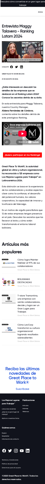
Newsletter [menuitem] (5, 436)
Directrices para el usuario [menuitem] (11, 468)
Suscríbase (22, 388)
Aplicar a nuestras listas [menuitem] (10, 418)
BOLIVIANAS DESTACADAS (25, 281)
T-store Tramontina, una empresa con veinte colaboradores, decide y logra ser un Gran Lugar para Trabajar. (29, 303)
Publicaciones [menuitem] (28, 400)
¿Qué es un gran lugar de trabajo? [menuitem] (10, 413)
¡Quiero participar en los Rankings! (22, 155)
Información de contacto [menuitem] (10, 439)
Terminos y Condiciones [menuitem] (10, 460)
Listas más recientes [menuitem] (9, 409)
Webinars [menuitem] (25, 411)
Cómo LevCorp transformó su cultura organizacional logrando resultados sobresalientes (29, 331)
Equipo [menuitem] (4, 433)
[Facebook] (11, 67)
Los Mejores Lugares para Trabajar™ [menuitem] (11, 402)
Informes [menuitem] (25, 408)
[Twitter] (16, 67)
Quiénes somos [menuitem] (8, 427)
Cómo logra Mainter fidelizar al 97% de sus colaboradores (29, 262)
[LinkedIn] (21, 67)
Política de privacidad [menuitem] (10, 464)
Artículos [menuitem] (25, 405)
